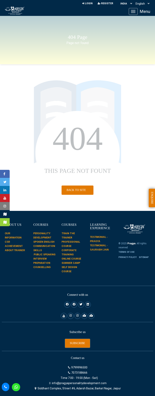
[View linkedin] (88, 305)
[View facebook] (67, 305)
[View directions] (84, 316)
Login (88, 3)
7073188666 (79, 372)
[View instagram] (71, 316)
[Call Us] (5, 387)
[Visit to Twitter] (5, 182)
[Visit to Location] (5, 214)
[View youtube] (64, 316)
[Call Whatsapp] (16, 387)
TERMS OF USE (126, 252)
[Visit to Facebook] (5, 174)
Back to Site (77, 190)
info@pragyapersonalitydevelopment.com (79, 383)
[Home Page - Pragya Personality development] (14, 10)
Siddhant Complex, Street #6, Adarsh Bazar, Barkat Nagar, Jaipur (79, 388)
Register (107, 3)
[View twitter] (81, 305)
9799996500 (79, 367)
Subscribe (77, 343)
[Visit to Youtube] (5, 198)
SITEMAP (144, 257)
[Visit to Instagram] (5, 206)
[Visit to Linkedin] (5, 190)
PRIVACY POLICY (127, 257)
